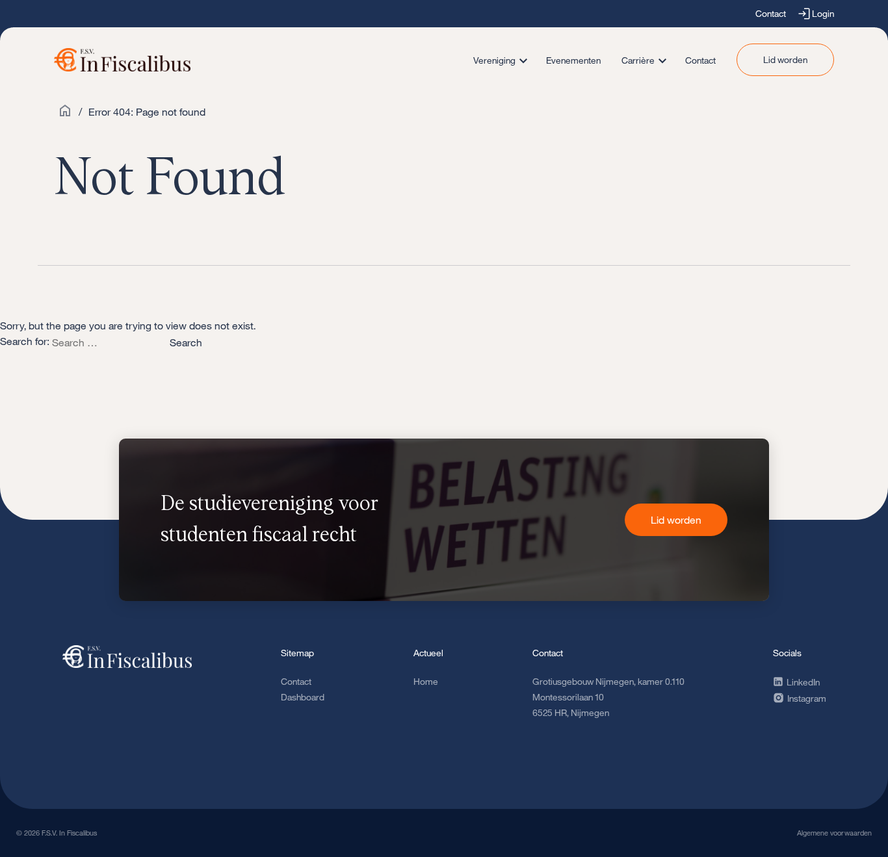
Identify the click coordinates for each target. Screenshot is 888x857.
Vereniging (494, 60)
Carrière (638, 60)
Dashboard (302, 696)
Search (186, 342)
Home (425, 681)
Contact (770, 13)
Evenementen (573, 60)
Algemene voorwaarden (834, 833)
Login (823, 13)
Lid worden (785, 59)
